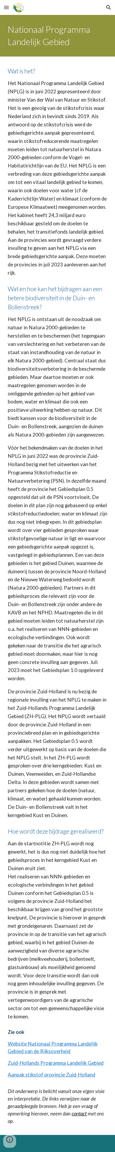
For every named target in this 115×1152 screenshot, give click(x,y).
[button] (6, 7)
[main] (58, 35)
